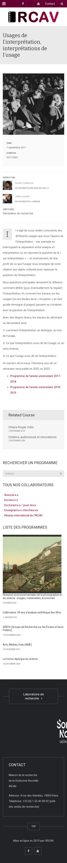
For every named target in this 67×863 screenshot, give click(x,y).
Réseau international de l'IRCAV (23, 515)
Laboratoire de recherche (33, 696)
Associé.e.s (11, 494)
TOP (33, 826)
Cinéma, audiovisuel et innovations (32, 437)
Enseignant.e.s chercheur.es (21, 510)
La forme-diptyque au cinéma (20, 658)
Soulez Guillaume (24, 183)
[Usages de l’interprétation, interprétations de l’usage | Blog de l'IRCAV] (33, 16)
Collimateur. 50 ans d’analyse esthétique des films (32, 612)
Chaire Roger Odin (21, 427)
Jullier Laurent (22, 196)
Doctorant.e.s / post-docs (20, 505)
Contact (50, 3)
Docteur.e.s (11, 500)
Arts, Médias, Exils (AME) (17, 644)
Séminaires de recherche (18, 213)
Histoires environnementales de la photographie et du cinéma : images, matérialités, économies (32, 596)
